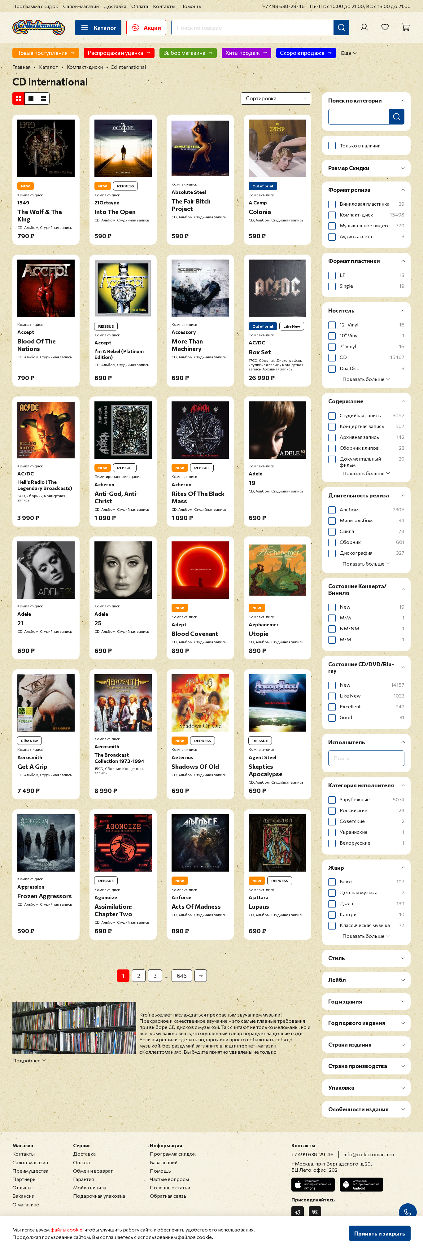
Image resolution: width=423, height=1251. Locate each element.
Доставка (115, 6)
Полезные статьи (170, 1187)
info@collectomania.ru (369, 1154)
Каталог (105, 27)
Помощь (190, 6)
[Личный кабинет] (364, 27)
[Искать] (341, 27)
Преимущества (30, 1171)
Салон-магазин (81, 6)
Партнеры (24, 1179)
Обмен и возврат (93, 1171)
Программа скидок (35, 6)
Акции (152, 27)
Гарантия (83, 1179)
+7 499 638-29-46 (284, 6)
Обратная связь (168, 1196)
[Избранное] (385, 27)
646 (182, 975)
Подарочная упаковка (99, 1196)
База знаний (163, 1162)
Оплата (139, 6)
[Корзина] (406, 27)
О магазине (25, 1204)
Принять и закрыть (379, 1233)
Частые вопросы (169, 1179)
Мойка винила (89, 1187)
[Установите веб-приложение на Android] (361, 1185)
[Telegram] (297, 1212)
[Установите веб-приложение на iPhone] (313, 1185)
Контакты (164, 6)
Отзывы (21, 1187)
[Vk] (315, 1212)
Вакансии (23, 1196)
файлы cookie (66, 1229)
